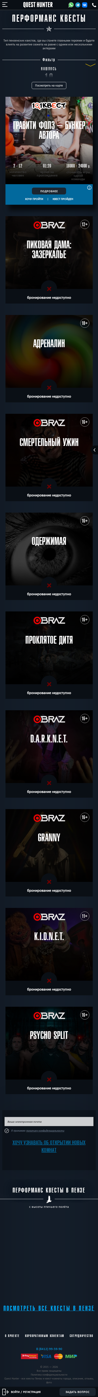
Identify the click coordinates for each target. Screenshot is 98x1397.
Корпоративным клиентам (44, 1336)
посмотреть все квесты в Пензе (49, 1308)
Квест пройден (63, 199)
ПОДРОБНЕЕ (49, 191)
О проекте (12, 1336)
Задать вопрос (78, 1392)
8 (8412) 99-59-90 (49, 1349)
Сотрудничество (81, 1336)
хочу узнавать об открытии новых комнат (49, 1146)
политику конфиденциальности (45, 1130)
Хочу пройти (34, 199)
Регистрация (32, 1392)
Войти (15, 1392)
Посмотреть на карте (49, 85)
